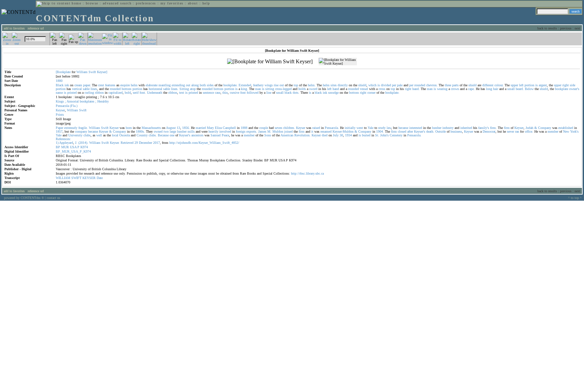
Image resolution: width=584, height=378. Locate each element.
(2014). (83, 142)
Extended (245, 85)
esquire (125, 85)
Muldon (277, 131)
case (217, 92)
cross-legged (283, 89)
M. (269, 131)
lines (94, 89)
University (75, 135)
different (487, 85)
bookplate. (230, 85)
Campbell (229, 128)
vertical (77, 89)
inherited (466, 128)
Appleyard (66, 142)
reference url (36, 28)
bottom (126, 89)
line (268, 92)
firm (507, 128)
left (521, 85)
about (193, 3)
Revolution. (302, 135)
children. (289, 128)
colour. (499, 85)
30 (341, 135)
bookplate (561, 89)
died (324, 135)
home (76, 3)
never (510, 131)
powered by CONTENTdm (24, 198)
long (489, 89)
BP (58, 147)
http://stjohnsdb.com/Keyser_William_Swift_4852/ (204, 142)
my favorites (172, 3)
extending (178, 85)
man (258, 89)
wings (269, 85)
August (171, 128)
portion (529, 85)
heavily (213, 131)
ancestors (197, 135)
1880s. (140, 131)
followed (253, 92)
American (287, 135)
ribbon (99, 92)
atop (193, 89)
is (379, 85)
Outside (440, 131)
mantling (165, 85)
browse (92, 3)
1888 (244, 128)
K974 (84, 147)
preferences (146, 3)
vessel (364, 89)
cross (382, 89)
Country (142, 135)
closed (402, 131)
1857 (59, 131)
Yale (370, 128)
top (296, 85)
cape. (471, 89)
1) (57, 142)
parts (455, 85)
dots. (296, 92)
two (166, 131)
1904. (380, 131)
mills (191, 131)
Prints (60, 114)
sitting (269, 89)
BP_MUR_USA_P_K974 (73, 151)
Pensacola (62, 106)
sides (210, 85)
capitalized (115, 92)
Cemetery (396, 135)
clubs (87, 135)
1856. (186, 128)
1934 (348, 135)
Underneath (154, 92)
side (572, 85)
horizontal (155, 89)
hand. (416, 89)
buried (366, 135)
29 (136, 142)
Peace (225, 135)
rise (276, 85)
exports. (251, 131)
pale (400, 85)
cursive (234, 92)
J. (76, 142)
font (243, 92)
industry (448, 128)
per (394, 85)
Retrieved (127, 142)
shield (362, 85)
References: (63, 139)
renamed (326, 131)
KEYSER (89, 178)
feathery (258, 85)
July (336, 135)
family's (483, 128)
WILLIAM (63, 178)
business (456, 131)
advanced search (117, 3)
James (262, 131)
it (312, 131)
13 (178, 128)
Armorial (73, 101)
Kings (60, 101)
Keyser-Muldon (343, 131)
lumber (436, 128)
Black (60, 85)
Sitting (184, 89)
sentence (208, 92)
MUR (65, 147)
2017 (156, 142)
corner (371, 92)
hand (336, 89)
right (565, 85)
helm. (312, 85)
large (173, 131)
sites (334, 85)
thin (225, 92)
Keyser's (419, 131)
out (188, 85)
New (566, 131)
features (110, 85)
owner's (574, 89)
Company (544, 128)
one (172, 135)
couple (263, 128)
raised (316, 128)
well (99, 135)
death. (430, 131)
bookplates (87, 101)
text (181, 92)
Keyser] (102, 72)
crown (455, 89)
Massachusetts (151, 128)
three (448, 85)
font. (143, 92)
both (203, 85)
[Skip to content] (53, 3)
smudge (333, 92)
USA (73, 147)
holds (302, 89)
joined (288, 131)
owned (158, 131)
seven (278, 128)
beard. (520, 89)
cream (78, 85)
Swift (92, 72)
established (565, 128)
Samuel (216, 135)
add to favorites (14, 28)
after (410, 131)
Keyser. (115, 142)
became (403, 128)
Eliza (218, 128)
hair (495, 89)
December (145, 142)
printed (72, 92)
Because (163, 135)
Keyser (60, 110)
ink (67, 85)
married (201, 128)
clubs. (153, 135)
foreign (240, 131)
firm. (493, 128)
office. (529, 131)
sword (313, 89)
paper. (87, 85)
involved (225, 131)
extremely (70, 128)
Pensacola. (332, 128)
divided (386, 85)
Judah (529, 128)
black (288, 92)
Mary (210, 128)
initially (350, 128)
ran (517, 131)
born (129, 128)
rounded (419, 85)
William (82, 72)
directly (343, 85)
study (382, 128)
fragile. (83, 128)
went (360, 128)
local (115, 135)
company (81, 131)
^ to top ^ (575, 198)
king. (244, 89)
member (553, 131)
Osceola (124, 135)
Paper (59, 128)
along (195, 85)
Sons (267, 135)
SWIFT (76, 178)
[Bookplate (63, 72)
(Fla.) (73, 106)
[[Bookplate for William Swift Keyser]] (270, 62)
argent (543, 85)
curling (89, 92)
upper (514, 85)
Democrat (489, 131)
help (206, 3)
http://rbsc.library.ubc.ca (307, 173)
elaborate (151, 85)
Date (100, 178)
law (389, 128)
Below (529, 89)
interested (415, 128)
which (372, 85)
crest (101, 85)
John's (384, 135)
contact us (53, 198)
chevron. (432, 85)
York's (574, 131)
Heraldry (103, 101)
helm (134, 85)
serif (136, 92)
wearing (442, 89)
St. (377, 135)
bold (128, 92)
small (511, 89)
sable (86, 89)
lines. (174, 89)
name (59, 92)
